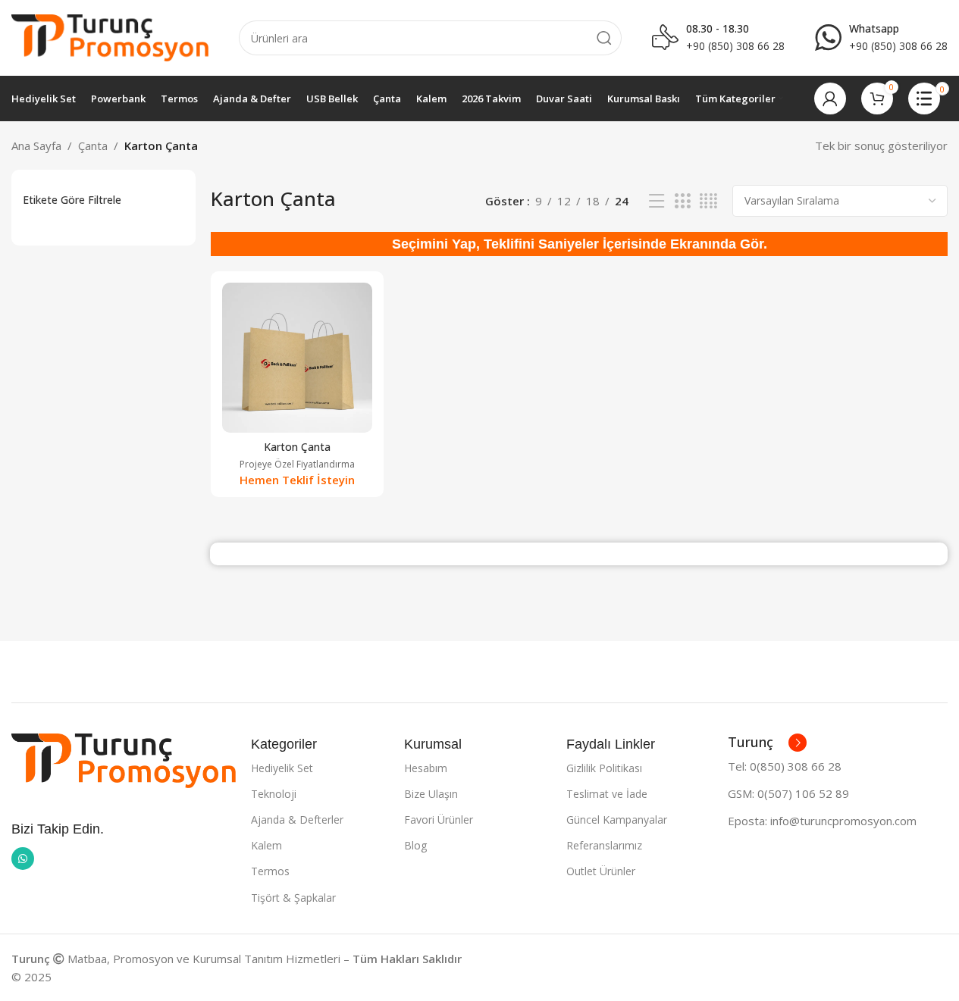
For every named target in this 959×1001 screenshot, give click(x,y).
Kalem (266, 845)
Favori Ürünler (438, 819)
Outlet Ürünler (600, 871)
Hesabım (425, 768)
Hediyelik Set (282, 768)
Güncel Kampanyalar (616, 819)
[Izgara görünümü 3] (682, 201)
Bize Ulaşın (431, 794)
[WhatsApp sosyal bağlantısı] (22, 858)
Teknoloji (273, 794)
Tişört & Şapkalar (293, 897)
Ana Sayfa (36, 145)
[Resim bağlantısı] (123, 759)
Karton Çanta (297, 447)
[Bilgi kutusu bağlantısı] (881, 38)
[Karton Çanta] (297, 358)
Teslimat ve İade (606, 794)
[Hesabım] (830, 98)
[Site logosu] (109, 36)
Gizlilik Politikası (604, 768)
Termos (270, 871)
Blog (415, 845)
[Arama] (604, 37)
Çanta (93, 145)
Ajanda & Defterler (297, 819)
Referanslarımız (604, 845)
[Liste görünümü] (656, 201)
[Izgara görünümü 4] (708, 201)
